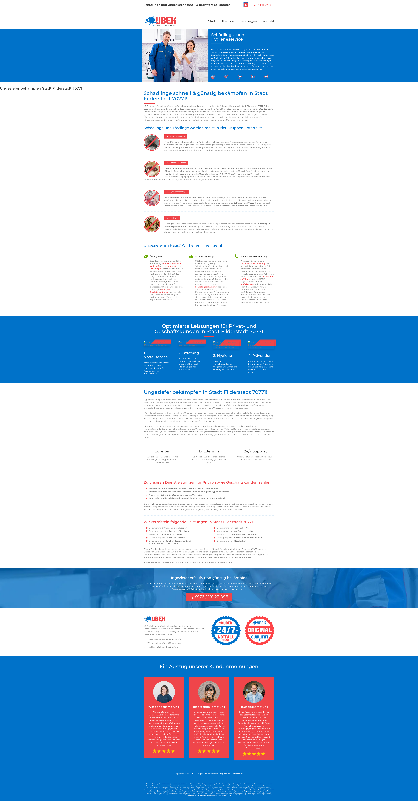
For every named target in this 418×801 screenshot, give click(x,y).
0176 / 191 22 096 (262, 5)
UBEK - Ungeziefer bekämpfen (204, 774)
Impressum (225, 774)
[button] (209, 779)
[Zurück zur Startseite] (160, 21)
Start (211, 21)
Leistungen (248, 21)
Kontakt (268, 21)
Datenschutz (237, 774)
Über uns (227, 21)
